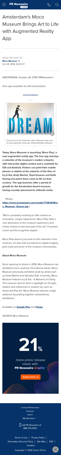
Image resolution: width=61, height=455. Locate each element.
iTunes (39, 307)
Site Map (41, 441)
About (30, 414)
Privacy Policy (38, 437)
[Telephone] (49, 4)
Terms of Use (21, 437)
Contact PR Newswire (30, 407)
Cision (36, 450)
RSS (51, 441)
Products (30, 411)
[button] (30, 118)
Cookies (31, 445)
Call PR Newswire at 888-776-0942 (31, 426)
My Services (29, 418)
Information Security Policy (20, 441)
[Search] (57, 4)
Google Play (23, 307)
